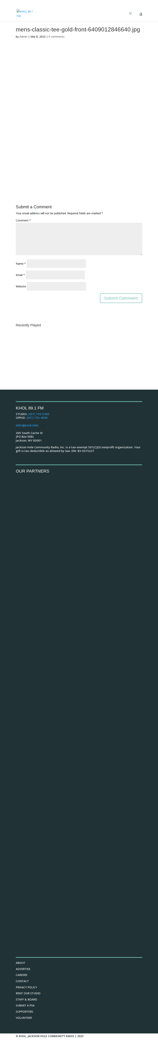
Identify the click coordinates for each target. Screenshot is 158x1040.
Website (21, 286)
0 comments (57, 36)
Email (20, 275)
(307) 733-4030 (37, 418)
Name (21, 263)
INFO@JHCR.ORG (27, 425)
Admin (23, 36)
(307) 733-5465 (38, 414)
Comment (23, 220)
